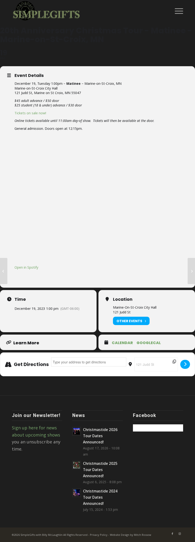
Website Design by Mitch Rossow (130, 535)
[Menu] (176, 10)
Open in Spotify (26, 267)
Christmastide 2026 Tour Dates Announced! (100, 435)
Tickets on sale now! (30, 113)
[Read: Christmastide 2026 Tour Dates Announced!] (76, 431)
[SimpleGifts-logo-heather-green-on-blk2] (47, 10)
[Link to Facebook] (172, 533)
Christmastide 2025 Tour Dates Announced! (100, 469)
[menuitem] (176, 10)
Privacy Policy (98, 535)
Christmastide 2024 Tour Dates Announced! (100, 497)
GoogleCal (148, 343)
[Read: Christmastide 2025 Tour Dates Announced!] (76, 465)
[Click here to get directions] (185, 364)
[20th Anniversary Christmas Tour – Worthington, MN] (3, 271)
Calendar (122, 343)
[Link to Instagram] (179, 533)
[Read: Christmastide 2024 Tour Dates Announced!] (76, 492)
